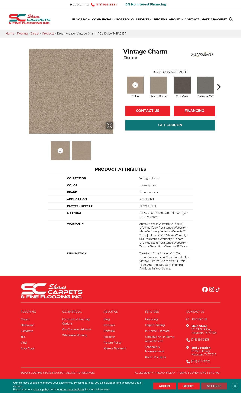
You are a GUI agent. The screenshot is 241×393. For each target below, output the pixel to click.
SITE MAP (214, 372)
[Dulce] (135, 85)
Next (116, 149)
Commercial (102, 19)
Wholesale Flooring (74, 335)
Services (142, 19)
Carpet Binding (155, 325)
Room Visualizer (155, 357)
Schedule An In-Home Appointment (159, 339)
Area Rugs (27, 348)
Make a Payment (214, 19)
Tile (23, 337)
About (174, 19)
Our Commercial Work (77, 329)
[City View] (182, 85)
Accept (165, 386)
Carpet (35, 33)
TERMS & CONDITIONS (192, 372)
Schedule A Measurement (154, 349)
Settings (214, 386)
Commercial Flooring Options (76, 321)
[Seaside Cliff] (205, 85)
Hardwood (27, 325)
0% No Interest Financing (145, 4)
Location (109, 337)
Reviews (160, 19)
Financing (151, 319)
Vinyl (24, 342)
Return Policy (112, 342)
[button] (89, 19)
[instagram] (211, 290)
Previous (26, 149)
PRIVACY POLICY (165, 372)
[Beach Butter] (158, 85)
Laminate (27, 331)
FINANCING (194, 111)
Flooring (79, 19)
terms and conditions (71, 389)
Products (48, 33)
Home (10, 33)
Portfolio (125, 19)
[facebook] (205, 290)
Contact (192, 19)
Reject (188, 386)
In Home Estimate (157, 331)
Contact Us (147, 111)
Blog (107, 319)
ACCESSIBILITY (144, 372)
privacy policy (41, 389)
